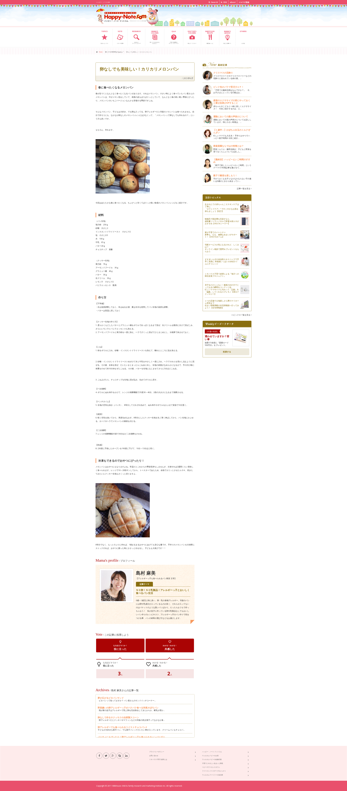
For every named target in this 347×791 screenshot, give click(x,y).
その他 (243, 37)
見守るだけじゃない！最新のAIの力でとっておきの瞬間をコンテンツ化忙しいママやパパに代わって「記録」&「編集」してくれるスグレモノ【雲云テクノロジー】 (222, 289)
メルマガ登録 (244, 2)
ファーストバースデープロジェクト (214, 771)
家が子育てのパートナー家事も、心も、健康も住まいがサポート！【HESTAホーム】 (221, 234)
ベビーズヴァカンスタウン (211, 767)
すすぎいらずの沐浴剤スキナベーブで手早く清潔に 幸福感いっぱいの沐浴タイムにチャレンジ (222, 261)
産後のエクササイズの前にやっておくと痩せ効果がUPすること (231, 101)
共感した (170, 645)
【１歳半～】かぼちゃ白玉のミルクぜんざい (231, 131)
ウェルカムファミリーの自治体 (212, 775)
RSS (225, 2)
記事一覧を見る (244, 188)
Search (214, 2)
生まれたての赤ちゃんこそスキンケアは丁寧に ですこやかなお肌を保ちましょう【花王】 (222, 207)
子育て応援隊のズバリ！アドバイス (174, 37)
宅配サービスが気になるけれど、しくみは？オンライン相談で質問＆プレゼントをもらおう (222, 248)
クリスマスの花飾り (223, 72)
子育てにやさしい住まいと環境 (212, 763)
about (233, 2)
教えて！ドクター (192, 37)
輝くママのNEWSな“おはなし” (155, 37)
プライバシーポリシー (156, 752)
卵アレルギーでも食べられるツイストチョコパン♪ (122, 727)
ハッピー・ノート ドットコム (212, 752)
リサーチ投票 (120, 37)
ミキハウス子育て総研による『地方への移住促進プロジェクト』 (222, 274)
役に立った (120, 645)
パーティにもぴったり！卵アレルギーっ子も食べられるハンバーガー (131, 736)
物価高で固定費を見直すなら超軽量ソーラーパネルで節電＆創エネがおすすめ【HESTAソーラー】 (222, 221)
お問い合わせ (153, 756)
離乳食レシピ (210, 37)
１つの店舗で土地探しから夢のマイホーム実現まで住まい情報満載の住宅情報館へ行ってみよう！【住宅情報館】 (222, 304)
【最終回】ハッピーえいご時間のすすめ (231, 160)
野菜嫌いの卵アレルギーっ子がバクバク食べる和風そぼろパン (128, 707)
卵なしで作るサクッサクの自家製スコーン (118, 717)
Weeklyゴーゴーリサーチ (136, 37)
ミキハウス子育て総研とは (158, 759)
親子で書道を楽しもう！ (225, 175)
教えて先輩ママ (227, 37)
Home (100, 52)
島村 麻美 (146, 573)
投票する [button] (227, 351)
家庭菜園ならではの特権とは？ (228, 145)
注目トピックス (104, 37)
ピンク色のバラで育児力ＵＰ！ (228, 86)
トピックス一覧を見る (241, 315)
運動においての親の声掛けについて (230, 116)
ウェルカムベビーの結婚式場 (211, 759)
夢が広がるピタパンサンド (111, 697)
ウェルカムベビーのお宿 (210, 756)
